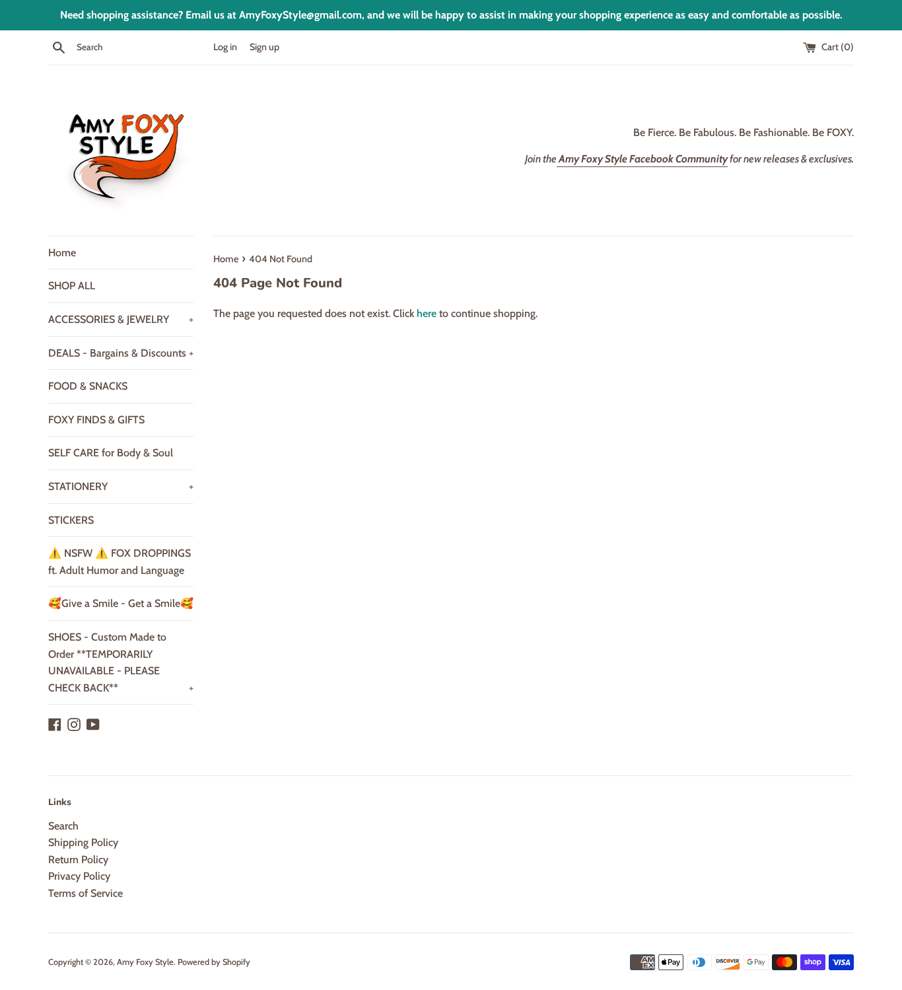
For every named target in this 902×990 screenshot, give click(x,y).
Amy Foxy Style (145, 962)
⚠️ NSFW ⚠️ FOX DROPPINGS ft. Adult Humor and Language (119, 562)
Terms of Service (85, 893)
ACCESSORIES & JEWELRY (120, 319)
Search (63, 826)
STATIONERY (120, 486)
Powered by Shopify (214, 962)
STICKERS (71, 520)
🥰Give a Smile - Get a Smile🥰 (120, 603)
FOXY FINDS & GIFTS (96, 419)
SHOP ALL (71, 285)
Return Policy (78, 859)
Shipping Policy (83, 842)
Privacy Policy (79, 876)
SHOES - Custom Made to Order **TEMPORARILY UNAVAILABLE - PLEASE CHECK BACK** (120, 662)
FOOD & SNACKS (87, 386)
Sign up (264, 47)
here (426, 313)
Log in (225, 47)
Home (62, 252)
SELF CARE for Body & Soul (110, 452)
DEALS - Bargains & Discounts (120, 353)
